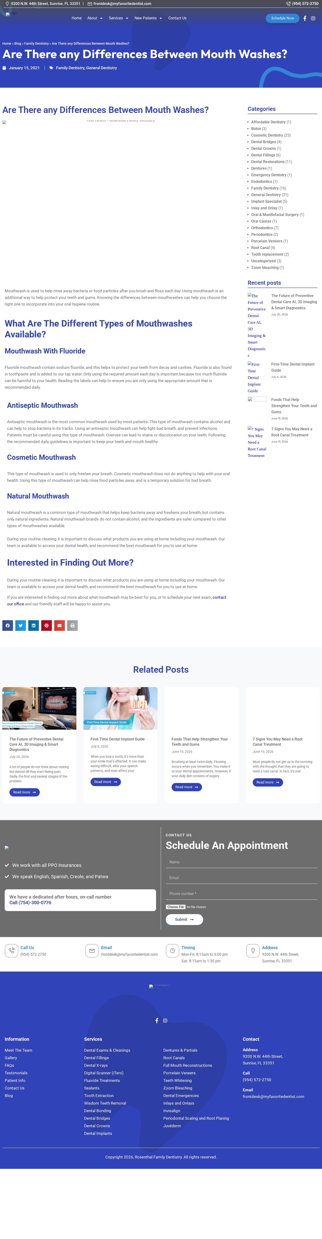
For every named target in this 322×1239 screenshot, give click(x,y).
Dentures (259, 168)
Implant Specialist (266, 201)
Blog (17, 43)
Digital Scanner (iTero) (104, 1073)
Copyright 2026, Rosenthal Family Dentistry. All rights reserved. (161, 1157)
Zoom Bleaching (177, 1088)
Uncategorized (263, 261)
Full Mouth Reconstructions (187, 1065)
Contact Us (177, 18)
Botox (256, 128)
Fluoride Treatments (102, 1080)
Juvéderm (172, 1125)
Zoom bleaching (265, 267)
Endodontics (261, 181)
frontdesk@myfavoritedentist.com (122, 3)
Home (77, 18)
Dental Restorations (268, 161)
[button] (7, 625)
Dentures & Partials (180, 1050)
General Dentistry (101, 67)
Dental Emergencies (181, 1095)
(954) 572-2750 (305, 3)
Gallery (11, 1057)
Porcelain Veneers (266, 241)
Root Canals (174, 1057)
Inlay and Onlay (264, 208)
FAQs (9, 1065)
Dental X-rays (96, 1065)
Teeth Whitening (177, 1080)
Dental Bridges (263, 142)
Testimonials (16, 1073)
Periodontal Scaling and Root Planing (196, 1118)
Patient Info (15, 1080)
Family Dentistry (36, 43)
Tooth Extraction (99, 1095)
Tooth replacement (267, 254)
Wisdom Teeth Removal (105, 1103)
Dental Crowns (263, 148)
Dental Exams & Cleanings (107, 1050)
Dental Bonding (97, 1110)
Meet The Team (18, 1050)
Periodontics (261, 234)
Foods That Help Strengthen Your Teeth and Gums (294, 405)
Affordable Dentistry (268, 122)
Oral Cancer (261, 221)
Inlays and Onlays (178, 1103)
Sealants (91, 1088)
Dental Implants (98, 1133)
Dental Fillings (263, 155)
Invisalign (171, 1110)
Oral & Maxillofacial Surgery (275, 214)
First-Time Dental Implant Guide (118, 739)
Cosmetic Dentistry (267, 135)
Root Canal (260, 247)
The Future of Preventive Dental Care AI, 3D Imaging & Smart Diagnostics (294, 301)
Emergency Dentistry (268, 175)
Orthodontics (262, 228)
